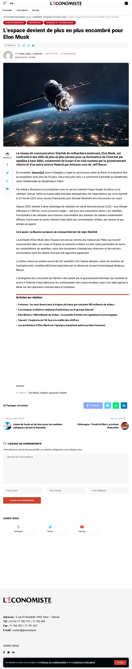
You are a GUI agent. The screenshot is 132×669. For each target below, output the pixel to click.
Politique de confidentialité (52, 662)
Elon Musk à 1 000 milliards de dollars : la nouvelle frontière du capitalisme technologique (67, 315)
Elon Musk (33, 393)
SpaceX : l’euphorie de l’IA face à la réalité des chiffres (48, 320)
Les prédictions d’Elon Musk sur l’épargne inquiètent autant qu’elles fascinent (61, 325)
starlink (63, 393)
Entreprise (35, 23)
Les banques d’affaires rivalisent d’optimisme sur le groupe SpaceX (56, 309)
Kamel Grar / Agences (30, 54)
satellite (21, 160)
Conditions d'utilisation (83, 662)
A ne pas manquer (15, 23)
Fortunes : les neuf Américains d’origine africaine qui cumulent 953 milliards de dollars (66, 304)
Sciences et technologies (59, 23)
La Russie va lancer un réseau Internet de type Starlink (63, 232)
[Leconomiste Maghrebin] (66, 3)
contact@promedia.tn (24, 630)
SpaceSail (38, 172)
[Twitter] (50, 529)
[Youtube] (82, 529)
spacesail (53, 393)
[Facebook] (18, 529)
